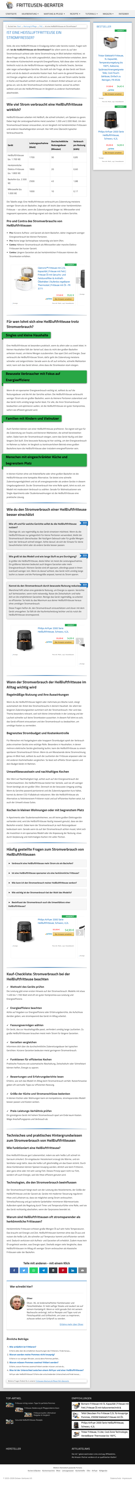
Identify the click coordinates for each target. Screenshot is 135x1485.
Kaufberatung (29, 13)
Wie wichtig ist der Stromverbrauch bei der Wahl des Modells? (42, 892)
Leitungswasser (68, 1470)
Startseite (11, 13)
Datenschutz (115, 1478)
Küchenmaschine (48, 1470)
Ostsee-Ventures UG (23, 1478)
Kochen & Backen (34, 1470)
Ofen (88, 1470)
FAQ (40, 26)
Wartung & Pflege (53, 13)
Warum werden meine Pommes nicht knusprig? (32, 1354)
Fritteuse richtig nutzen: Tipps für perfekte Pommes (35, 1403)
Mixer (58, 1470)
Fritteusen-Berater (39, 5)
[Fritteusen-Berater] (8, 8)
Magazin (107, 13)
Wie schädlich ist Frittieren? (22, 1346)
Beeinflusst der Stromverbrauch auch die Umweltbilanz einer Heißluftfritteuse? (39, 904)
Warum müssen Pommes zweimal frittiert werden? (33, 1362)
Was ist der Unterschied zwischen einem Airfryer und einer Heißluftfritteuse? (46, 1370)
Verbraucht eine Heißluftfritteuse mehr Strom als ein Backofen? (42, 863)
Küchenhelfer (80, 1470)
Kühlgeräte (103, 1470)
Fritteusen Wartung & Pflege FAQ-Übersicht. (52, 1381)
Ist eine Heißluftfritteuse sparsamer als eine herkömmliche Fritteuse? (45, 873)
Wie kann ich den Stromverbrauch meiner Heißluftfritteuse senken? (44, 882)
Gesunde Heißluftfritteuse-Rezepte (28, 1420)
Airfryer (95, 1470)
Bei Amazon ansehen (63, 299)
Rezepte (74, 13)
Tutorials (90, 13)
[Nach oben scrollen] (130, 1480)
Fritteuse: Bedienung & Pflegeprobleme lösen (41, 1408)
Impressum (127, 1478)
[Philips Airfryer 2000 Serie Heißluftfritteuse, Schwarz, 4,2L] (111, 128)
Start (19, 26)
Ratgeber (124, 13)
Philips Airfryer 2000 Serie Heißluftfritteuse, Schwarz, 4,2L (111, 135)
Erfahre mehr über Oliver (71, 1324)
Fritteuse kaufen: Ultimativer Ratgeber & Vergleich (45, 1413)
